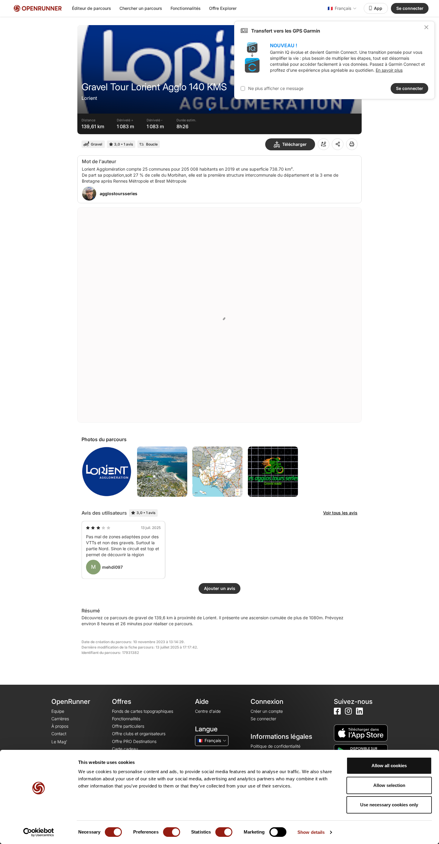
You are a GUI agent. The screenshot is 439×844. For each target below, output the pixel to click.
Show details (311, 832)
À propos (59, 726)
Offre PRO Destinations (134, 741)
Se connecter (409, 8)
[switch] (171, 832)
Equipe (57, 711)
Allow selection (389, 785)
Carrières (60, 718)
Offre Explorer (223, 8)
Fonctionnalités (186, 8)
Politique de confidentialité (275, 746)
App (378, 8)
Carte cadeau (125, 748)
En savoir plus (389, 70)
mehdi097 (112, 567)
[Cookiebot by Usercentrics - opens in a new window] (39, 832)
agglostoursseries (118, 193)
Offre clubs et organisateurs (138, 733)
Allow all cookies (389, 765)
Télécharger (294, 144)
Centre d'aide (208, 711)
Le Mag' (59, 741)
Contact (58, 733)
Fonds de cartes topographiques (142, 711)
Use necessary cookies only (389, 804)
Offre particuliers (128, 726)
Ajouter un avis (219, 588)
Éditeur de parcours (91, 8)
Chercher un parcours (140, 8)
